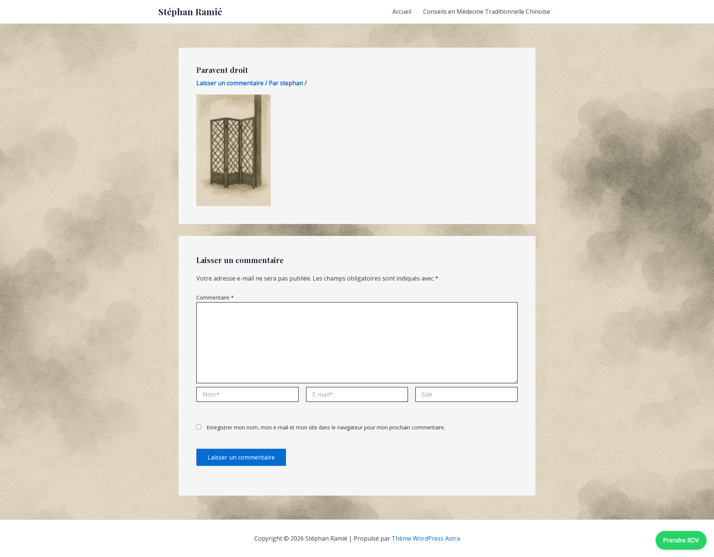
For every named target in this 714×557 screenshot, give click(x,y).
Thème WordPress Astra (426, 538)
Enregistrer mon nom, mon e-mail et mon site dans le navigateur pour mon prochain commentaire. (325, 427)
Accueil (401, 11)
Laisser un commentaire (230, 83)
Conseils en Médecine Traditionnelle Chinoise (486, 11)
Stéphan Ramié (190, 11)
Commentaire (215, 297)
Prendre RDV (681, 540)
